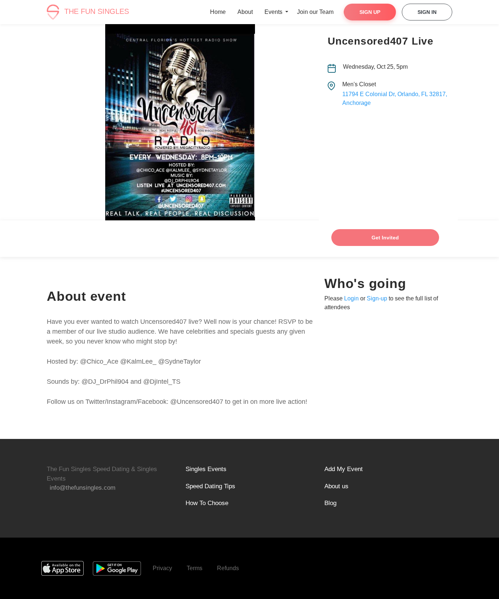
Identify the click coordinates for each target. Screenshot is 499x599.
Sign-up (377, 298)
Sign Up (369, 12)
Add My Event (343, 469)
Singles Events (206, 469)
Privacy (162, 568)
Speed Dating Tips (210, 486)
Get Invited (385, 237)
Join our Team (315, 12)
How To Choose (207, 503)
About (245, 12)
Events (274, 12)
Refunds (228, 568)
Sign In (427, 12)
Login (351, 298)
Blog (330, 503)
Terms (194, 568)
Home (218, 12)
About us (336, 486)
